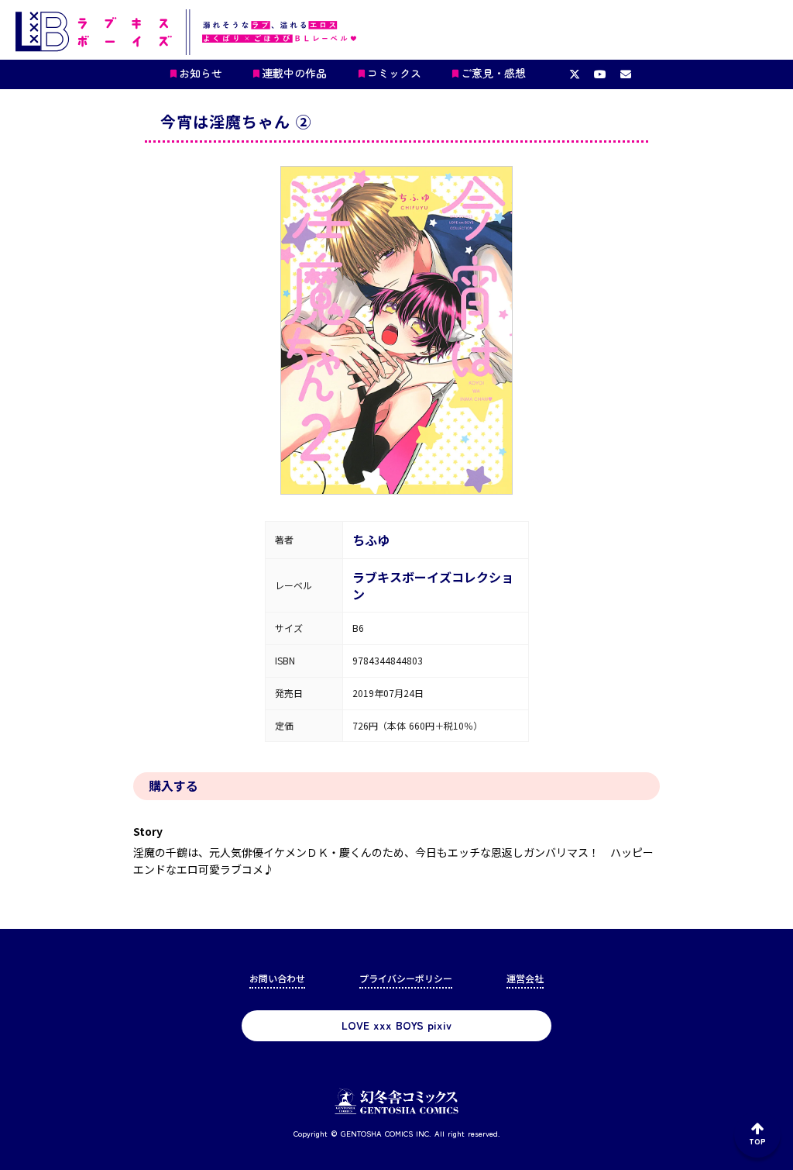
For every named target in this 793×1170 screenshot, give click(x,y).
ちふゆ (371, 539)
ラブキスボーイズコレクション (432, 585)
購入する (173, 785)
